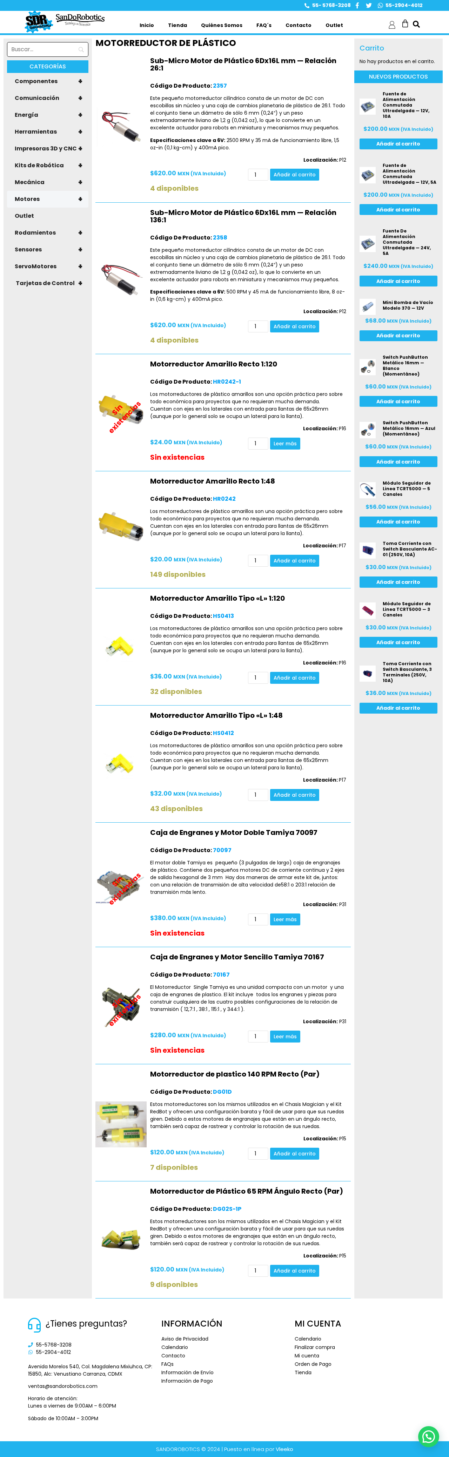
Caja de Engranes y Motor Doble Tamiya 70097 (233, 832)
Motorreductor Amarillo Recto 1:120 (213, 364)
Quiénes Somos (221, 25)
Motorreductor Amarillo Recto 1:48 (212, 481)
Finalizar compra (315, 1347)
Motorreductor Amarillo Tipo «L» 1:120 (217, 598)
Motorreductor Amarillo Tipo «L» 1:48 (216, 715)
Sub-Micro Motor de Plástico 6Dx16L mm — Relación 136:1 (243, 216)
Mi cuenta (307, 1355)
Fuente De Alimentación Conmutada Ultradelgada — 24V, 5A (407, 242)
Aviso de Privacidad (184, 1338)
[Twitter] (369, 5)
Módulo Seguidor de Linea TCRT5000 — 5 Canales (407, 488)
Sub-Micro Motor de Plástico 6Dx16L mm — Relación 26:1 (243, 64)
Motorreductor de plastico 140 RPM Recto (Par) (235, 1074)
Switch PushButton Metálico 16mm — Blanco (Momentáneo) (405, 365)
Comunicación (48, 98)
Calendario (174, 1347)
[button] (428, 1436)
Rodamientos (48, 233)
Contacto (298, 25)
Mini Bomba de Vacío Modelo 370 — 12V (408, 305)
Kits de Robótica (48, 165)
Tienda (177, 25)
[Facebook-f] (357, 5)
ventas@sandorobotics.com (63, 1386)
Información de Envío (187, 1372)
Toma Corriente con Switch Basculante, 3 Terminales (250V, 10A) (407, 672)
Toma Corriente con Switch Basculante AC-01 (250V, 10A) (410, 549)
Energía (48, 115)
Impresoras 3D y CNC (48, 149)
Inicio (147, 25)
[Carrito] (405, 23)
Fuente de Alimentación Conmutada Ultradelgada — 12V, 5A (409, 173)
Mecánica (48, 182)
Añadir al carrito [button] (295, 174)
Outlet (334, 25)
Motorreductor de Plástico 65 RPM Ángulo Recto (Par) (246, 1191)
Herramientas (48, 132)
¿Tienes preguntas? (86, 1323)
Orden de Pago (313, 1364)
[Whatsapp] (380, 5)
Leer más (285, 443)
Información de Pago (187, 1380)
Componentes (48, 81)
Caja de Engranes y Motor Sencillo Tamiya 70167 (237, 957)
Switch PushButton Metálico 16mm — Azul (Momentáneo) (409, 428)
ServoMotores (48, 266)
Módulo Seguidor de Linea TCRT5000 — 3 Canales (407, 609)
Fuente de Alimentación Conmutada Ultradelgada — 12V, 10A (406, 105)
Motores (48, 199)
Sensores (48, 250)
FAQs (167, 1364)
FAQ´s (264, 25)
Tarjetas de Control (49, 283)
